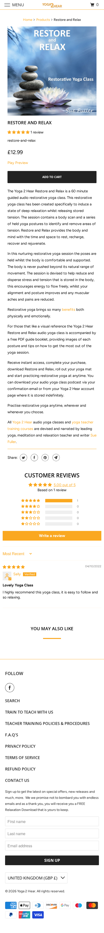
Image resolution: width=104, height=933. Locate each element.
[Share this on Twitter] (23, 457)
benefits (68, 309)
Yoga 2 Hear (22, 422)
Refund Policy (20, 769)
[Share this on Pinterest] (44, 457)
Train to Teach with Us (29, 712)
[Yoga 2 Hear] (52, 4)
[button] (18, 132)
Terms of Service (22, 757)
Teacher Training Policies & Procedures (47, 723)
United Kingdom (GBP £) (33, 878)
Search (12, 700)
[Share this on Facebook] (34, 457)
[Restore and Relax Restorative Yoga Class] (52, 71)
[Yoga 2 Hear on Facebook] (10, 687)
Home (27, 20)
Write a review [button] (52, 535)
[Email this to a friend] (55, 457)
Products (43, 20)
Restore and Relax (29, 122)
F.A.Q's (11, 735)
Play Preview (17, 163)
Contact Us (17, 780)
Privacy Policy (20, 746)
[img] (14, 567)
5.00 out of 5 (65, 485)
